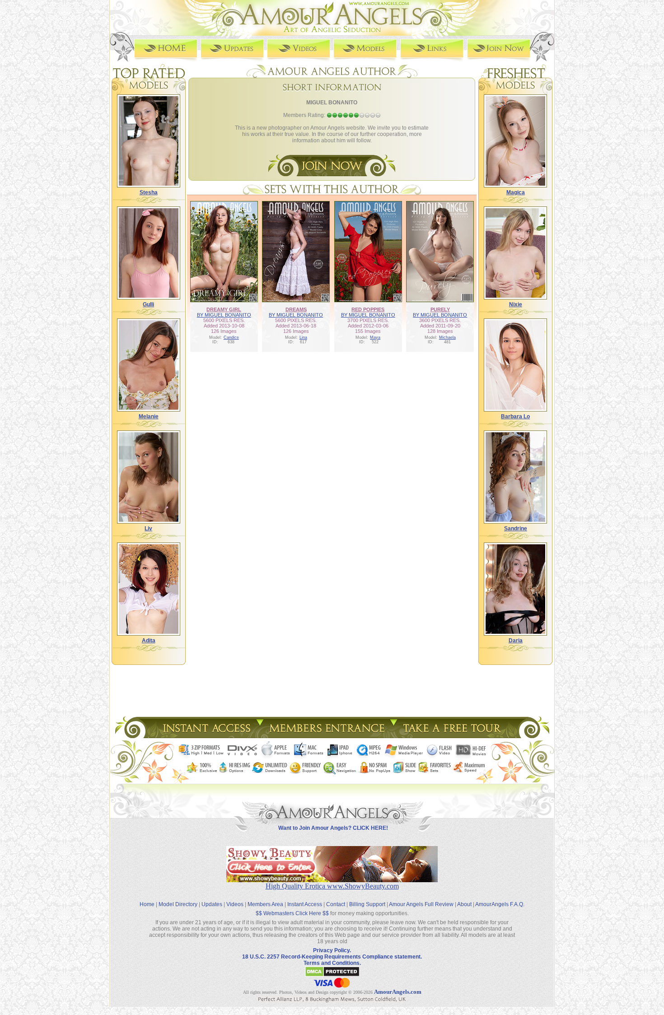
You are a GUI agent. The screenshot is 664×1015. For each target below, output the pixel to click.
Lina (303, 337)
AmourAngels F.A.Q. (499, 904)
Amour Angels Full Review (421, 904)
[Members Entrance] (326, 735)
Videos (234, 904)
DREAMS (296, 309)
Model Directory (178, 904)
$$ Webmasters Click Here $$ (292, 913)
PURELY (440, 309)
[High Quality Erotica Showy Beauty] (332, 880)
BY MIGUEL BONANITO (224, 315)
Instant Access (304, 904)
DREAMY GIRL (223, 309)
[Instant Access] (206, 735)
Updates (211, 904)
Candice (231, 337)
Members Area (265, 904)
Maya (375, 337)
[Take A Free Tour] (454, 735)
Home (147, 904)
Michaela (447, 337)
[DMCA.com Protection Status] (332, 975)
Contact (335, 904)
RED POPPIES (367, 309)
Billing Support (367, 904)
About (464, 904)
